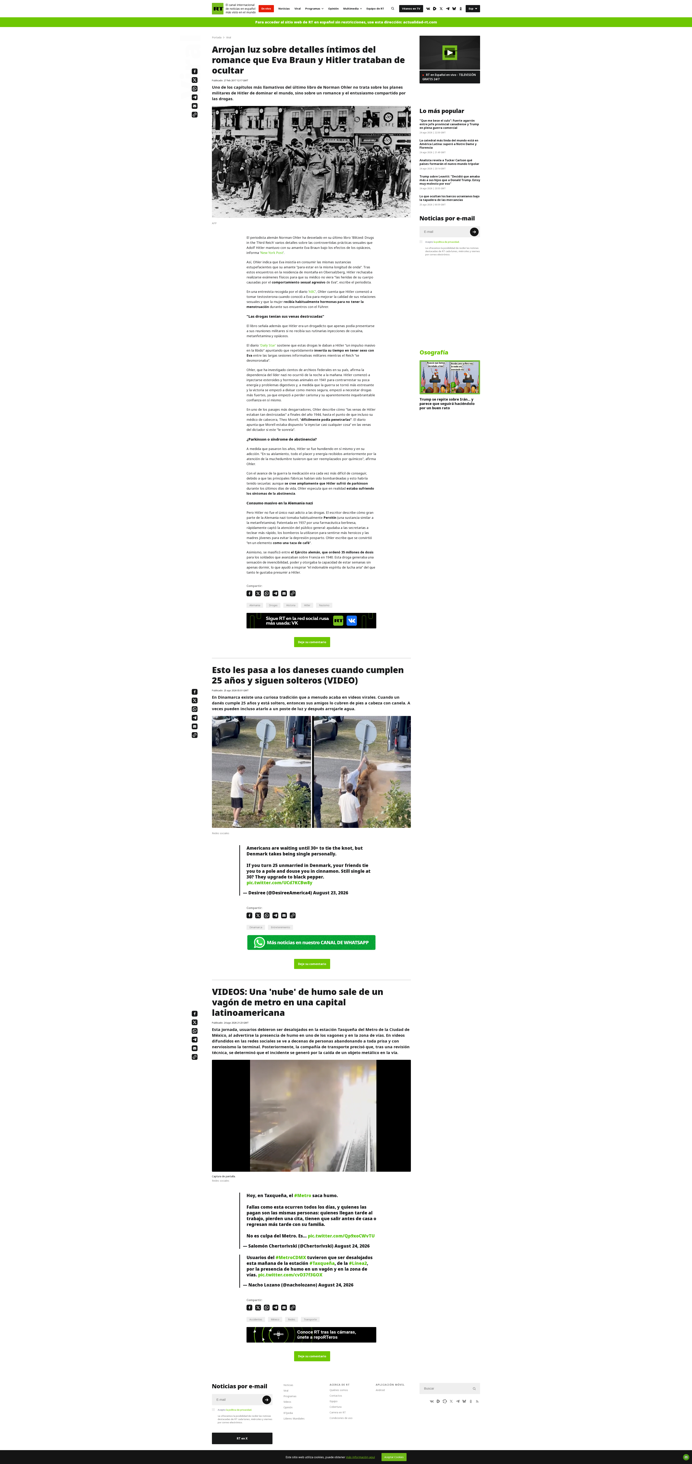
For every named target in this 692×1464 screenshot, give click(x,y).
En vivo (266, 8)
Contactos (336, 1396)
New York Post (272, 252)
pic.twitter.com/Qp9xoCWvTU (341, 1236)
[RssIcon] (477, 1401)
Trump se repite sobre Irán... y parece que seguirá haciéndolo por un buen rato (447, 404)
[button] (450, 53)
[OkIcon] (460, 9)
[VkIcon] (428, 9)
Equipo (334, 1401)
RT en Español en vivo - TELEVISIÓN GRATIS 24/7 (449, 77)
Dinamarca (255, 927)
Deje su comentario (312, 642)
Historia (290, 605)
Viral (297, 8)
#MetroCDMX (291, 1257)
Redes (291, 1319)
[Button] (392, 8)
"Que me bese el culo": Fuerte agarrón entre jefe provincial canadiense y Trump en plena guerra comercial (449, 124)
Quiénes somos (339, 1390)
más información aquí (360, 1457)
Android (380, 1390)
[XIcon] (441, 9)
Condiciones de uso (341, 1418)
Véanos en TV (411, 8)
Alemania (254, 605)
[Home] (217, 8)
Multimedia (351, 8)
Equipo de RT (375, 8)
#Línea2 (358, 1263)
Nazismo (324, 605)
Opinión (333, 8)
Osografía (434, 352)
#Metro (302, 1195)
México (275, 1319)
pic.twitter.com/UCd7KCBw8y (279, 882)
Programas (312, 8)
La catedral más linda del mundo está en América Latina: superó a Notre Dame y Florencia (449, 144)
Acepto (442, 241)
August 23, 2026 (330, 893)
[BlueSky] (454, 9)
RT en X (242, 1438)
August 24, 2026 (352, 1246)
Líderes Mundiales (294, 1418)
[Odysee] (445, 1401)
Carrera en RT (338, 1412)
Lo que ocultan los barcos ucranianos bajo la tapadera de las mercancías (450, 198)
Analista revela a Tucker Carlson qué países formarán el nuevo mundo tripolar (449, 162)
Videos (287, 1402)
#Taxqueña (322, 1263)
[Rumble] (435, 9)
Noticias (284, 8)
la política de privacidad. (447, 242)
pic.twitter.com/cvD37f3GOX (290, 1275)
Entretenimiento (280, 927)
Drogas (273, 605)
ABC (312, 291)
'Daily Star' (268, 345)
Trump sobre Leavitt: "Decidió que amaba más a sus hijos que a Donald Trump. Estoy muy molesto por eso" (450, 180)
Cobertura (335, 1407)
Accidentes (255, 1319)
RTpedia (288, 1413)
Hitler (307, 605)
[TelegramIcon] (448, 9)
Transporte (310, 1319)
